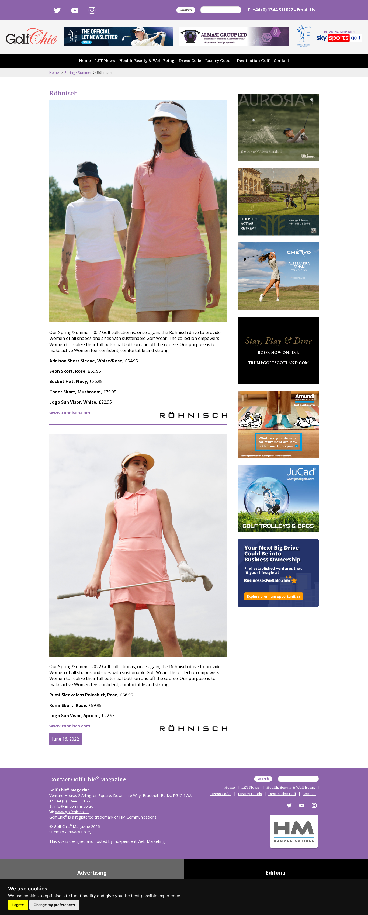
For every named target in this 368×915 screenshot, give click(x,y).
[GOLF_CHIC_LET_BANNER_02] (118, 36)
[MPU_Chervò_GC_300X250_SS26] (278, 311)
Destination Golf (253, 60)
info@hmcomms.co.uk (73, 806)
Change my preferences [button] (54, 905)
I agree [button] (18, 905)
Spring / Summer (78, 72)
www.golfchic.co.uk (72, 811)
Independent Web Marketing (139, 841)
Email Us (306, 10)
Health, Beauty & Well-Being (146, 60)
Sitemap (56, 831)
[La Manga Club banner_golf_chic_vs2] (278, 237)
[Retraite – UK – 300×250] (278, 459)
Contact (281, 60)
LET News (105, 60)
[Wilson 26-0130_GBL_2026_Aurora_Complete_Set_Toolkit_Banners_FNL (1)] (278, 162)
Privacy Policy (79, 831)
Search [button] (186, 10)
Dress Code (190, 60)
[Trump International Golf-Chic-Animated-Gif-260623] (278, 385)
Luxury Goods (218, 60)
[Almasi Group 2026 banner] (234, 36)
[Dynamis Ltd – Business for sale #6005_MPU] (278, 608)
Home (85, 60)
